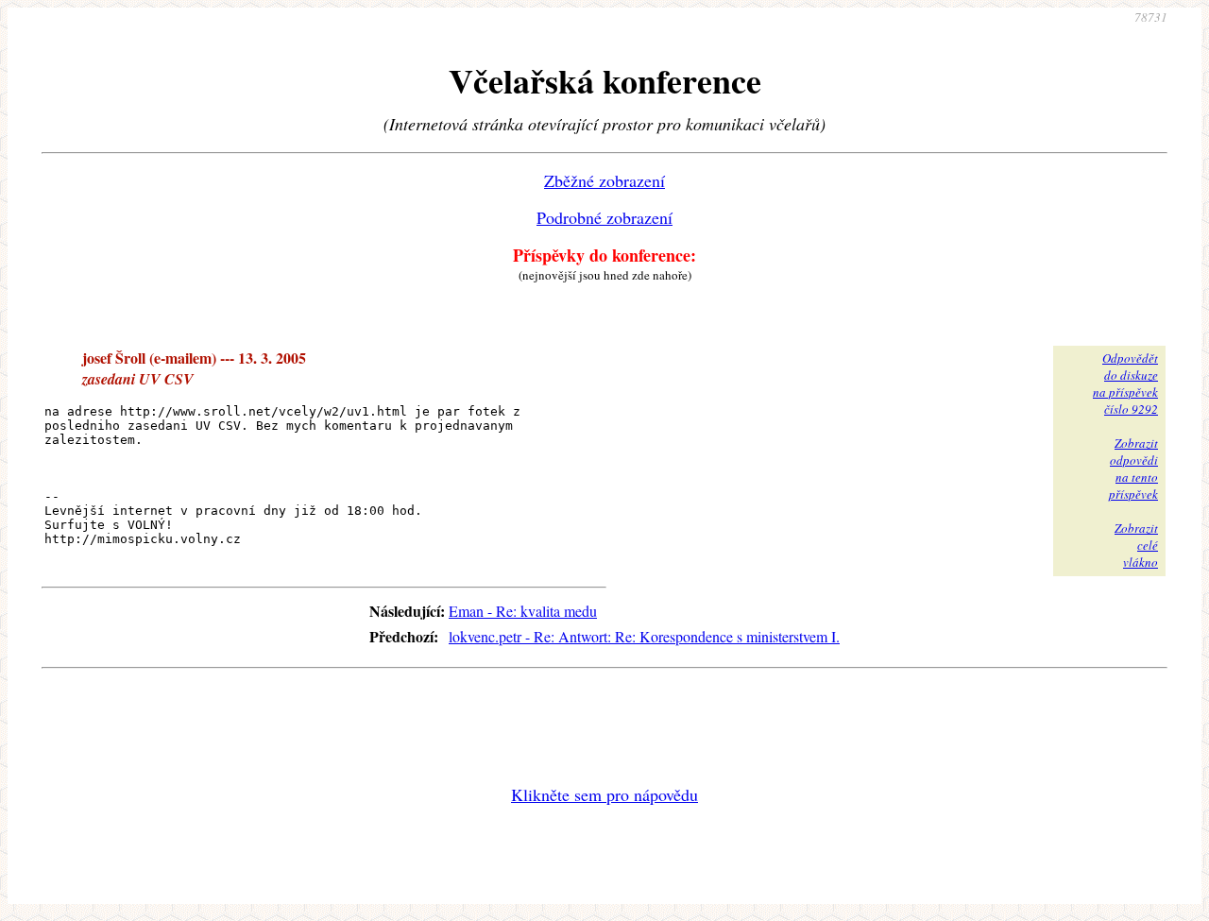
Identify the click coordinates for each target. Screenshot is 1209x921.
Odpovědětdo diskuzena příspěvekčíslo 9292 (1125, 384)
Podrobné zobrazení (604, 217)
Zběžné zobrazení (604, 180)
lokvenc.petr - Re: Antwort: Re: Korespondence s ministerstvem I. (644, 636)
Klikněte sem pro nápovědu (604, 794)
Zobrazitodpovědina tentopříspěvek (1133, 469)
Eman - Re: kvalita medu (523, 611)
